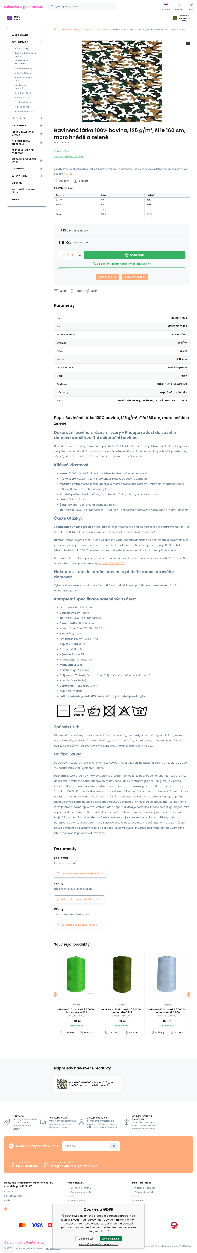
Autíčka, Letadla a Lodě (23, 79)
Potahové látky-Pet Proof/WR (23, 151)
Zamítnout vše (86, 1239)
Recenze (138, 1200)
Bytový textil (19, 175)
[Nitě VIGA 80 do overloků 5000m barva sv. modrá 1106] (167, 974)
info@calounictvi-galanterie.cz (74, 1166)
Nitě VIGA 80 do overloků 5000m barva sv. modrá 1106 (167, 1011)
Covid (137, 1196)
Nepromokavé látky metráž (23, 134)
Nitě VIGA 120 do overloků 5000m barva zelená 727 (121, 1011)
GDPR (73, 1196)
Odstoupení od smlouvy (82, 1192)
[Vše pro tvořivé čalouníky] (55, 29)
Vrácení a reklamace (144, 1187)
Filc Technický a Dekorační (21, 142)
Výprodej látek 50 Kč (25, 111)
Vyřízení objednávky (144, 1192)
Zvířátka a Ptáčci (23, 92)
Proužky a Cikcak (23, 97)
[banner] (24, 7)
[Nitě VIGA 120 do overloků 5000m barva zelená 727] (122, 974)
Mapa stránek (53, 1248)
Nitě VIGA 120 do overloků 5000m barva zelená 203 (76, 1011)
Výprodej (17, 183)
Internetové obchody (153, 1246)
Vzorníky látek (20, 34)
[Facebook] (5, 1209)
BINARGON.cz (186, 1246)
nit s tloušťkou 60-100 (111, 563)
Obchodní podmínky (80, 1187)
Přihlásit (114, 1146)
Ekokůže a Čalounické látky (24, 160)
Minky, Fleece (19, 125)
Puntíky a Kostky (23, 102)
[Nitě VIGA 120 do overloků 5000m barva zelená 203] (76, 974)
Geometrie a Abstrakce (95, 29)
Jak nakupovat (77, 1200)
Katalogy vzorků (135, 277)
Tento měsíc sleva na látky (23, 191)
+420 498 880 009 (27, 1166)
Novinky (16, 199)
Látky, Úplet (18, 118)
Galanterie (18, 168)
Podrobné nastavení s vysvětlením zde (98, 1244)
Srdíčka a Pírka (22, 106)
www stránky (172, 1246)
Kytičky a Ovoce (23, 73)
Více (66, 174)
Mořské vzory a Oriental (22, 87)
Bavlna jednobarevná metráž (25, 54)
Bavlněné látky (69, 29)
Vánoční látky (21, 48)
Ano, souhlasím (110, 1239)
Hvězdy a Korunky (23, 68)
